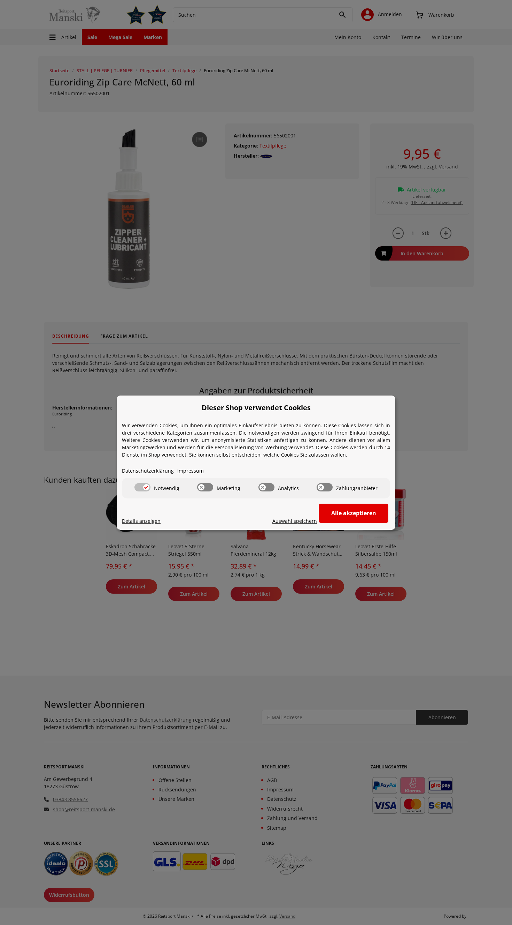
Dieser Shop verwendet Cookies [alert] (256, 407)
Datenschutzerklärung (148, 470)
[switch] (142, 487)
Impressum (190, 470)
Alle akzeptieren (353, 513)
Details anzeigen (141, 521)
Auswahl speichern (294, 521)
